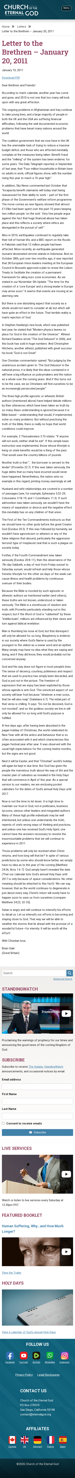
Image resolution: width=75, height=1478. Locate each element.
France (50, 1446)
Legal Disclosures (48, 1375)
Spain (63, 1446)
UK (24, 1446)
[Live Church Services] (37, 1174)
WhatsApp (50, 1362)
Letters (21, 26)
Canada (12, 1446)
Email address (11, 1079)
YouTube (23, 1362)
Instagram (64, 1362)
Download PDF (11, 77)
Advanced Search (62, 978)
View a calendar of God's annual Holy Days (29, 1332)
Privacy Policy (24, 1375)
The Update (35, 1066)
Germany (37, 1446)
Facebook (10, 1362)
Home (6, 26)
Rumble (36, 1362)
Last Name (9, 1109)
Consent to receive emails (24, 1123)
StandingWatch (53, 1066)
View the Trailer (11, 1272)
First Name (9, 1094)
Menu (66, 8)
